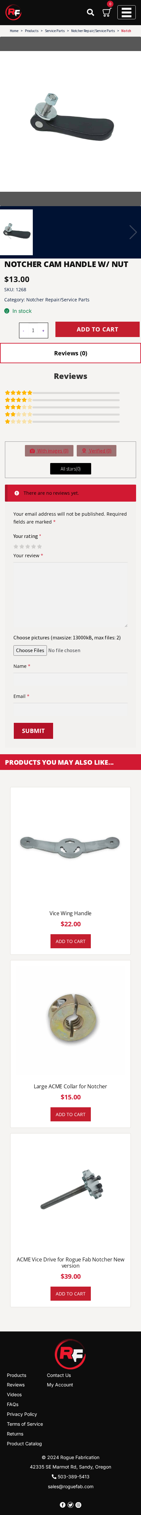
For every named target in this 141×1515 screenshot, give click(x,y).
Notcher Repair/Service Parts (93, 30)
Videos (14, 1394)
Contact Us (59, 1375)
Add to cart (97, 329)
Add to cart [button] (71, 941)
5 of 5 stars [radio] (39, 546)
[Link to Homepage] (70, 1353)
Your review (28, 555)
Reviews (16, 1384)
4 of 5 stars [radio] (33, 546)
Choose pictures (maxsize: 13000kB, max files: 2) (67, 637)
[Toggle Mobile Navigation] (126, 12)
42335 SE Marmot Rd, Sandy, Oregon (70, 1467)
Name (21, 666)
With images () (52, 451)
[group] (70, 121)
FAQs (12, 1404)
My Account (60, 1384)
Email (21, 696)
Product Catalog (24, 1443)
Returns (15, 1433)
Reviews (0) (70, 353)
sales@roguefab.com (70, 1486)
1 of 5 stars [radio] (15, 546)
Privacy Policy (22, 1414)
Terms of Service (25, 1424)
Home (14, 30)
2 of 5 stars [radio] (21, 546)
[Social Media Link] (63, 1505)
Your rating (27, 536)
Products (31, 30)
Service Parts (55, 30)
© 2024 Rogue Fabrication (70, 1457)
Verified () (99, 451)
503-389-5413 (73, 1476)
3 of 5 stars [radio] (27, 546)
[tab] (70, 353)
